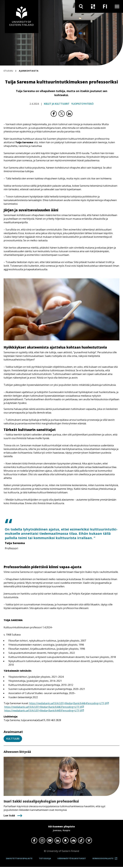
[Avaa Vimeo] (89, 840)
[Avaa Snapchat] (65, 840)
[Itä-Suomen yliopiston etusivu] (21, 16)
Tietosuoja (45, 858)
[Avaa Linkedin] (57, 840)
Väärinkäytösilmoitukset (71, 858)
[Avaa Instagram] (42, 840)
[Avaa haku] (81, 6)
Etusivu (8, 70)
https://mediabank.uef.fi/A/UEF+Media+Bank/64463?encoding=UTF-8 (43, 707)
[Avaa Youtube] (49, 840)
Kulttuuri (12, 738)
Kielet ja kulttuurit (56, 103)
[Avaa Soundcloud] (73, 840)
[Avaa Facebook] (34, 840)
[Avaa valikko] (117, 6)
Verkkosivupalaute (105, 859)
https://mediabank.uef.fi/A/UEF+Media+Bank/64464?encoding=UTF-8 (67, 703)
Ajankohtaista (29, 70)
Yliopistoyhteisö (82, 103)
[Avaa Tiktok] (81, 840)
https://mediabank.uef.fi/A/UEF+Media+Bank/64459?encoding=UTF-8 (43, 710)
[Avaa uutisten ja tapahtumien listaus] (93, 6)
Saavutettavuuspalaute (19, 858)
